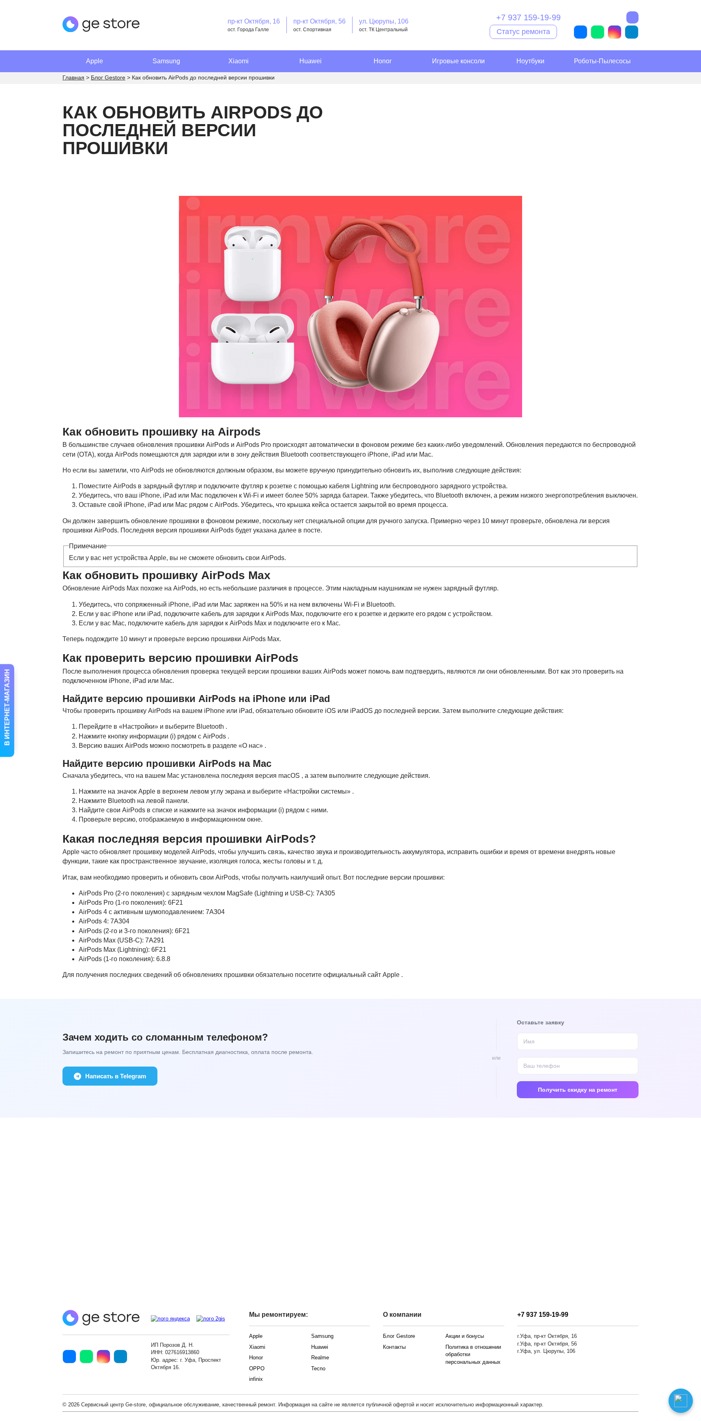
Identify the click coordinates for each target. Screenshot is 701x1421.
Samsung (166, 61)
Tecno (318, 1368)
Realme (320, 1357)
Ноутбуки (530, 61)
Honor (382, 61)
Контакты (394, 1347)
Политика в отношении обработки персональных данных (473, 1354)
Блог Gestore (399, 1336)
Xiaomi (238, 61)
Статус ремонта (523, 31)
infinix (256, 1379)
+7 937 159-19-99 (528, 17)
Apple (94, 61)
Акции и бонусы (464, 1336)
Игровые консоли (458, 61)
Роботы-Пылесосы (602, 61)
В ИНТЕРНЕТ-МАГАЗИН (7, 708)
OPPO (256, 1368)
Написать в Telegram (115, 1076)
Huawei (310, 61)
